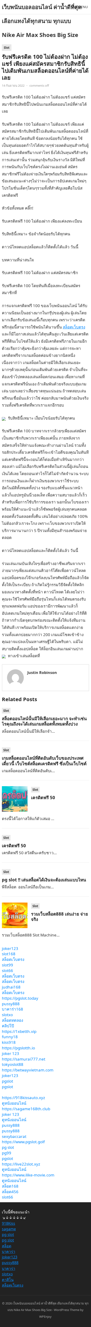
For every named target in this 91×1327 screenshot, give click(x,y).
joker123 (10, 948)
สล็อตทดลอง (12, 1020)
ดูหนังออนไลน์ (14, 1103)
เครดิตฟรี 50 (43, 797)
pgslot (7, 1081)
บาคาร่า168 (12, 1009)
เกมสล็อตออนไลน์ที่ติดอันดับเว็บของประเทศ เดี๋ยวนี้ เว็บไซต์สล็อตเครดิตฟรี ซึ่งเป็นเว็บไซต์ (44, 760)
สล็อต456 (10, 1191)
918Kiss (8, 1223)
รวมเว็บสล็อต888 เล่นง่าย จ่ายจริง (59, 916)
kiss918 (9, 1042)
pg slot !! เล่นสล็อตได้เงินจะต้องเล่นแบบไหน (44, 880)
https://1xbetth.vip (19, 1031)
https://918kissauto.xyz (23, 1097)
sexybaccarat (14, 1136)
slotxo (7, 1014)
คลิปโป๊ (8, 1025)
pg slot (8, 1147)
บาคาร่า (8, 1251)
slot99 (7, 965)
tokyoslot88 (12, 1064)
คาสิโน (8, 1279)
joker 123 (10, 1053)
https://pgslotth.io (18, 1048)
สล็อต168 (10, 1186)
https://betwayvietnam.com (27, 1070)
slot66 (7, 970)
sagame (9, 1229)
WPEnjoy (45, 1316)
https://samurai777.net (23, 1059)
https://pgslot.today (20, 998)
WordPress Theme (66, 1310)
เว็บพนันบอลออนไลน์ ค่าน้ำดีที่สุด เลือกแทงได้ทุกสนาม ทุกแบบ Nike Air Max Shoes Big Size (42, 21)
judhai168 (11, 987)
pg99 (6, 1153)
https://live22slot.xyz (21, 1164)
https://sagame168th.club (26, 1108)
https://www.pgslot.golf (23, 1141)
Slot (7, 48)
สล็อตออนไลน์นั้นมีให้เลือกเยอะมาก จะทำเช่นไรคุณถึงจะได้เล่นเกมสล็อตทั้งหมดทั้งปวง (44, 721)
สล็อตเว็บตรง (74, 327)
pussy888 (11, 1003)
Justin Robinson (42, 672)
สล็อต (6, 1245)
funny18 (10, 1036)
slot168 (8, 953)
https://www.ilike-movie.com (28, 1175)
